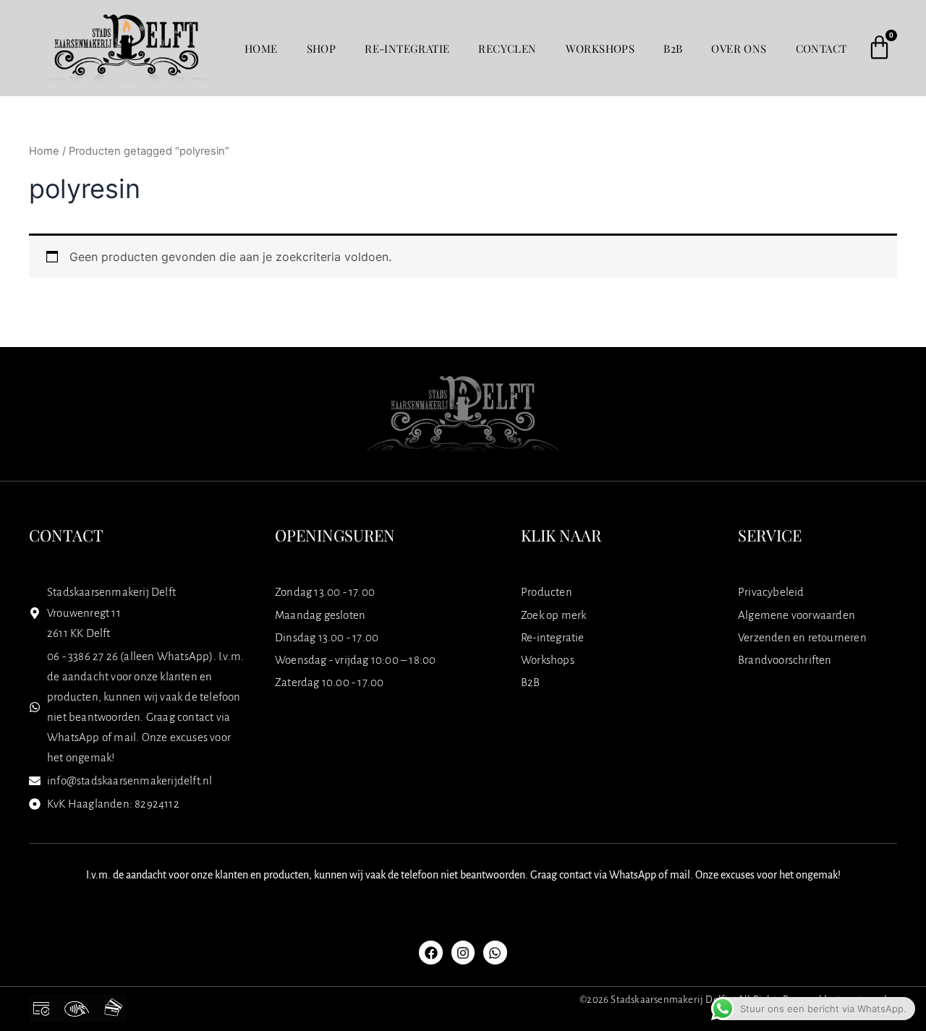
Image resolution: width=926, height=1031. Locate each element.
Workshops (600, 48)
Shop (321, 48)
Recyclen (507, 48)
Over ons (738, 48)
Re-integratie (407, 48)
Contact (821, 48)
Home (261, 48)
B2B (672, 48)
